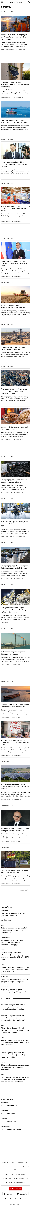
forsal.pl (12, 1174)
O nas (8, 1162)
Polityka (3, 950)
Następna (23, 890)
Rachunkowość (5, 1102)
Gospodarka (4, 987)
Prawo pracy (4, 976)
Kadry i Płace (4, 1110)
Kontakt (4, 1162)
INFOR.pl (18, 1174)
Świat (2, 1025)
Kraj (2, 925)
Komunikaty (21, 1162)
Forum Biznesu (9, 1182)
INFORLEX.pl (23, 1174)
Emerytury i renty (5, 937)
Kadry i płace (4, 910)
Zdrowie (3, 1050)
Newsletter (21, 1178)
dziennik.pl (7, 1174)
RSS (15, 1170)
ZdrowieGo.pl (15, 1178)
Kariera (27, 1162)
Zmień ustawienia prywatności (22, 1166)
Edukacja (3, 1062)
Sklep (27, 1178)
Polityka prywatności (6, 1166)
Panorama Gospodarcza (19, 1182)
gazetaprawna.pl (7, 1178)
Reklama (13, 1162)
